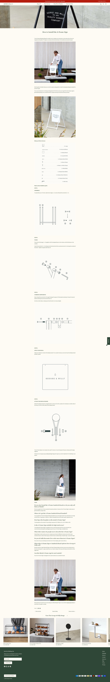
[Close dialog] (75, 331)
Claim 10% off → (43, 343)
